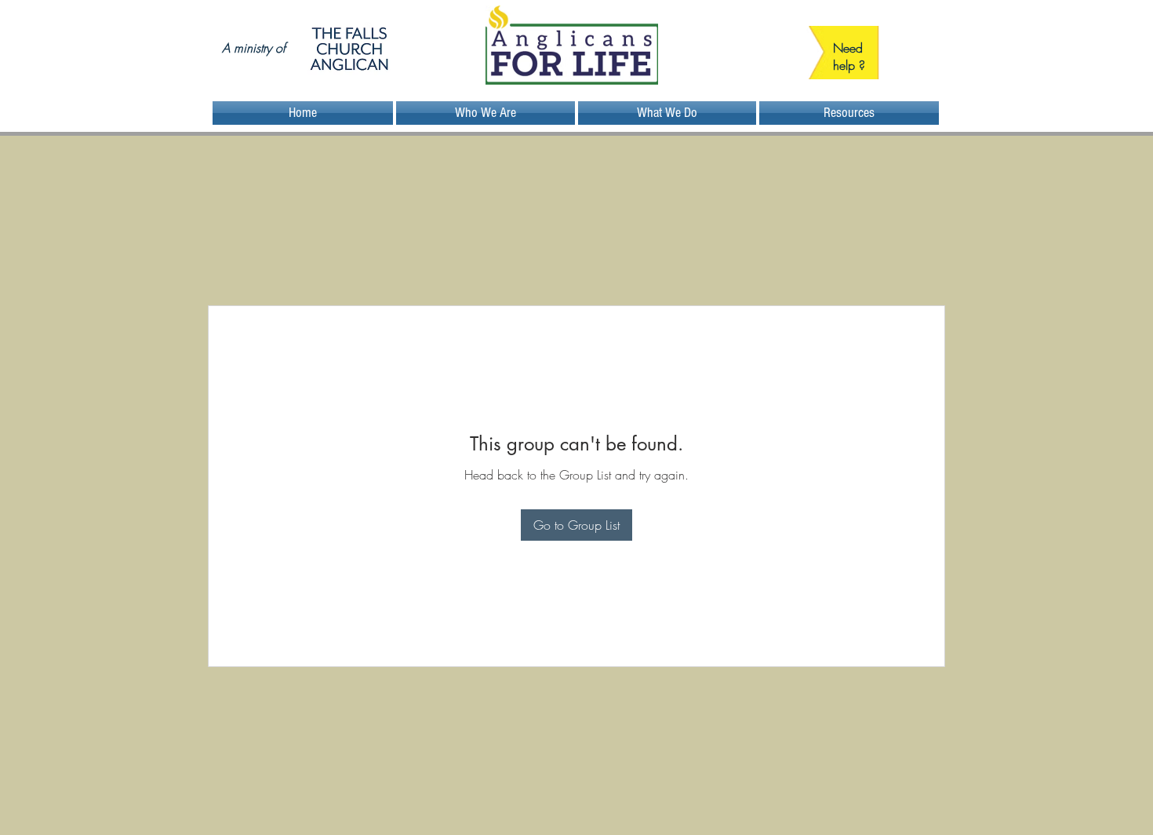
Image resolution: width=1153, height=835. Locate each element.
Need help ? (849, 56)
